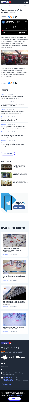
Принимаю (15, 399)
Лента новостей (4, 6)
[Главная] (6, 2)
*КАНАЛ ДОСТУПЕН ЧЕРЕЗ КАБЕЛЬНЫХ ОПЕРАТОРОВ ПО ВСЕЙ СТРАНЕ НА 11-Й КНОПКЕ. (12, 351)
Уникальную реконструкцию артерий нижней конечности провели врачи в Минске (12, 97)
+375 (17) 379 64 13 (15, 377)
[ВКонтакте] (9, 17)
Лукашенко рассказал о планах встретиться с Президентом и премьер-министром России (12, 112)
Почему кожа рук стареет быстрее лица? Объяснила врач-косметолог (11, 119)
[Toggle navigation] (26, 2)
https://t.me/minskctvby (7, 194)
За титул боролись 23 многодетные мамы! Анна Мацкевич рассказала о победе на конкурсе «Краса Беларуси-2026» (12, 135)
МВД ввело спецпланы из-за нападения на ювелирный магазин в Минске (13, 327)
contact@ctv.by (14, 384)
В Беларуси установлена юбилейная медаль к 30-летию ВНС (19, 166)
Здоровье (2, 94)
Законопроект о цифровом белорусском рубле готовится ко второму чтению (12, 104)
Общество (3, 101)
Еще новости (8, 153)
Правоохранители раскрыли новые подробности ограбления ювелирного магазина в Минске (12, 250)
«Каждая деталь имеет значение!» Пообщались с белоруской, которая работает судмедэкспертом (13, 127)
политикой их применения (15, 395)
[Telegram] (13, 17)
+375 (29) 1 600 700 (15, 381)
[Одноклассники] (11, 17)
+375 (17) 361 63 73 (11, 379)
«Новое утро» (3, 116)
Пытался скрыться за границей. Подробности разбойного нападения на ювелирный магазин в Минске (14, 276)
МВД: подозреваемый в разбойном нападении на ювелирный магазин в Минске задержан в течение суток (14, 302)
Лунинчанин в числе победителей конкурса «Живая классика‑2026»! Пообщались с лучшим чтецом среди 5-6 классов (13, 144)
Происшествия (12, 6)
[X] (16, 17)
